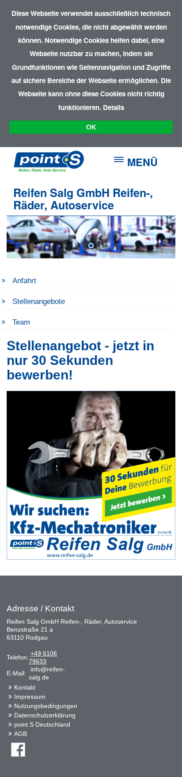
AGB (20, 733)
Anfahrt (24, 281)
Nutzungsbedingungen (45, 705)
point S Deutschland (42, 724)
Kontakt (24, 687)
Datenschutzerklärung (45, 715)
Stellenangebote (38, 301)
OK (91, 127)
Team (21, 322)
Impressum (30, 696)
